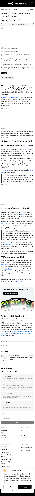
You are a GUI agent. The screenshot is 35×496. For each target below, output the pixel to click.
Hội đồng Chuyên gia (26, 438)
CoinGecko (4, 265)
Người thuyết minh (6, 9)
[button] (17, 378)
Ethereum (23, 214)
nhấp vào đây (18, 281)
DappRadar (8, 269)
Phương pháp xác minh (27, 447)
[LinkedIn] (14, 20)
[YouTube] (2, 20)
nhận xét (4, 224)
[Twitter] (6, 20)
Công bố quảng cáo (26, 450)
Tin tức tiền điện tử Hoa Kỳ (6, 463)
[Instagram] (18, 20)
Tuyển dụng (4, 438)
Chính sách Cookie (18, 480)
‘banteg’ (27, 149)
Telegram (7, 170)
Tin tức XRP (4, 449)
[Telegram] (10, 20)
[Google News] (16, 371)
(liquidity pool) (10, 244)
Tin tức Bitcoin (5, 452)
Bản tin (23, 440)
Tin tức (22, 430)
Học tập (23, 433)
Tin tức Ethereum (6, 459)
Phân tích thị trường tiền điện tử (7, 455)
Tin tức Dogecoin (6, 466)
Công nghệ (15, 9)
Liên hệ (3, 433)
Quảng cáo (4, 430)
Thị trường (24, 435)
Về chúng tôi (4, 435)
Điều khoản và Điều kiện (21, 331)
